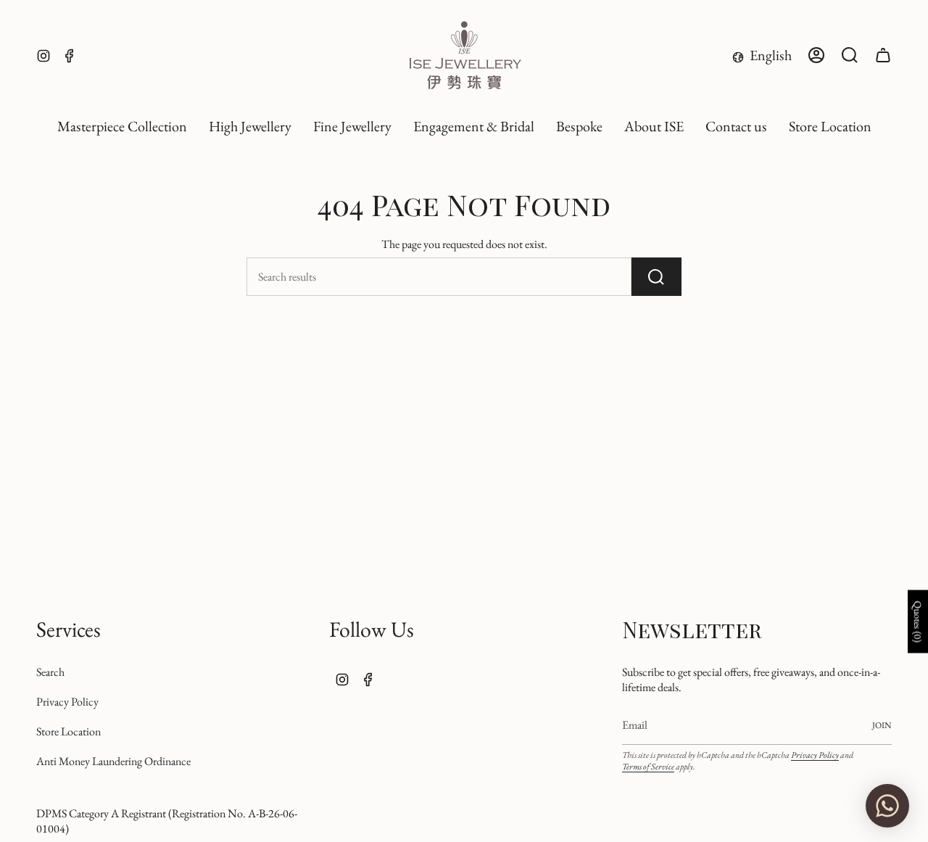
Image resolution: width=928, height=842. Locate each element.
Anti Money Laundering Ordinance (113, 761)
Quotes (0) (917, 621)
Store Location (68, 731)
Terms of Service (648, 766)
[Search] (656, 276)
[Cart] (883, 55)
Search (50, 672)
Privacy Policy (67, 701)
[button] (250, 127)
